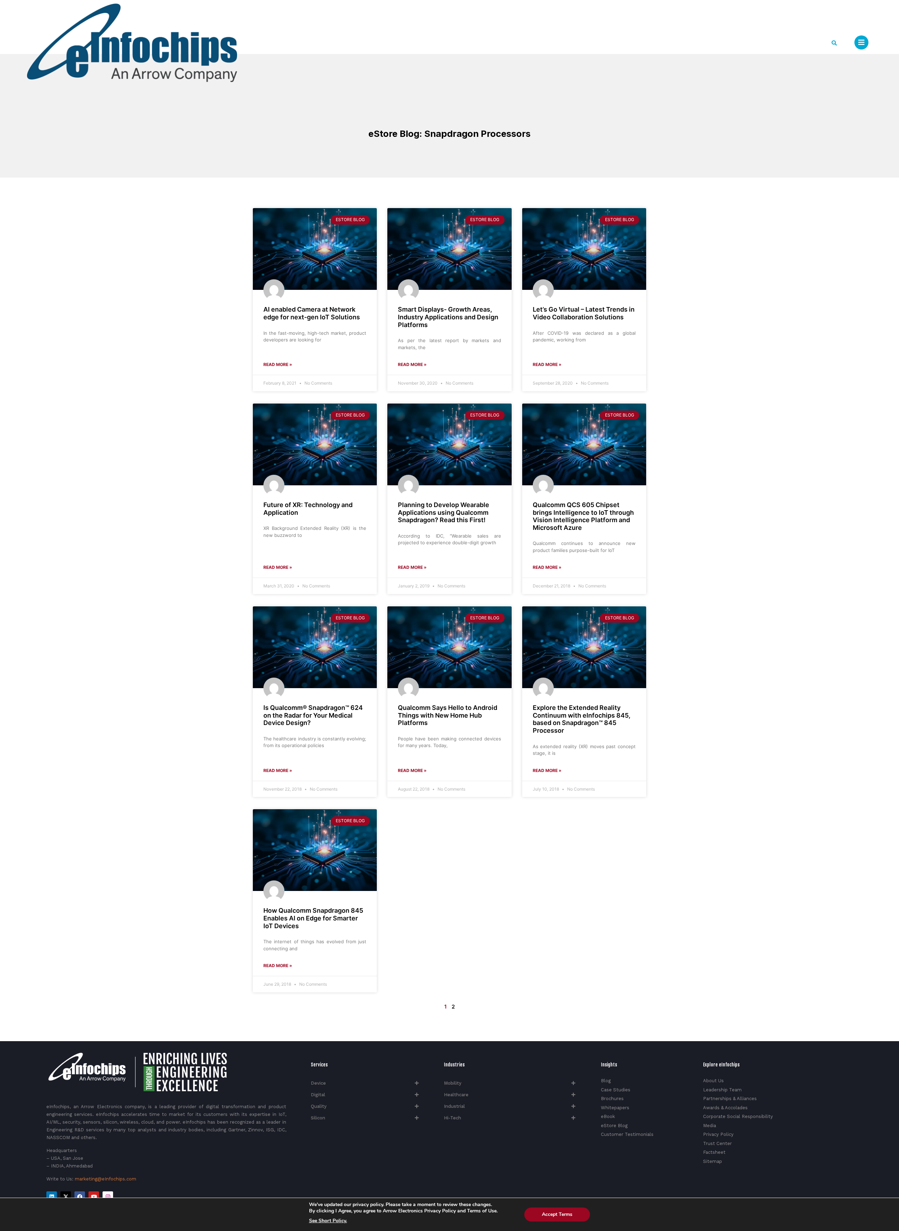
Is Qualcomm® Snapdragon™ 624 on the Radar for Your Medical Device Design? (313, 715)
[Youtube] (93, 1196)
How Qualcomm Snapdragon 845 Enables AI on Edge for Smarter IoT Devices (313, 918)
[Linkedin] (51, 1196)
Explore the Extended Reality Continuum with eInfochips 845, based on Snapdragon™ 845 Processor (581, 719)
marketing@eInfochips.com (105, 1179)
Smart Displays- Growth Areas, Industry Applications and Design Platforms (448, 317)
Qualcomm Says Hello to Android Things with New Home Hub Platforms (447, 715)
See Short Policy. (328, 1221)
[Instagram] (108, 1196)
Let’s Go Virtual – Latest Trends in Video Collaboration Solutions (584, 313)
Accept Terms (557, 1214)
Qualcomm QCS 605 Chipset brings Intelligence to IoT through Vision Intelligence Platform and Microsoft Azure (583, 516)
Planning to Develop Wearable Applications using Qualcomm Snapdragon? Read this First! (443, 512)
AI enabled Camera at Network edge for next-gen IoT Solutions (311, 313)
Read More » (277, 364)
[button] (834, 43)
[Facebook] (79, 1196)
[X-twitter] (65, 1196)
